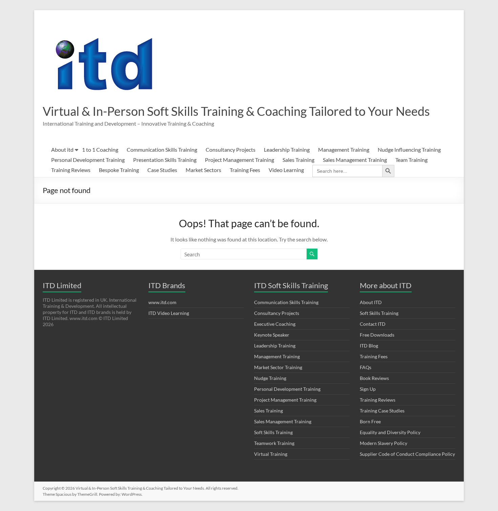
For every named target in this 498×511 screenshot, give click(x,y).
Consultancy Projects (230, 149)
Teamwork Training (274, 443)
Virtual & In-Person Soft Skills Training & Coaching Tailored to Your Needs (236, 111)
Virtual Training (270, 454)
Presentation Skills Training (164, 159)
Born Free (370, 421)
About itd (62, 149)
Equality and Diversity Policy (390, 432)
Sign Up (368, 389)
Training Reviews (70, 170)
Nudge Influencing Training (409, 149)
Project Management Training (239, 159)
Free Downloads (377, 335)
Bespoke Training (119, 170)
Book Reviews (374, 378)
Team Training (411, 159)
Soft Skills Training (273, 432)
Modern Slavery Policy (383, 443)
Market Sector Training (278, 367)
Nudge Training (270, 378)
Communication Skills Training (162, 149)
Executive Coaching (274, 324)
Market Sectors (203, 170)
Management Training (343, 149)
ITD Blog (369, 345)
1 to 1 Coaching (100, 149)
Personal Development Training (88, 159)
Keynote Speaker (271, 335)
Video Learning (286, 170)
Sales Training (298, 159)
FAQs (365, 367)
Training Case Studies (382, 410)
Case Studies (162, 170)
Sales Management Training (355, 159)
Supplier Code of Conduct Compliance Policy (407, 454)
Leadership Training (287, 149)
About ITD (371, 302)
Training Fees (245, 170)
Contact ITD (373, 324)
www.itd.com (162, 302)
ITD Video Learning (168, 313)
